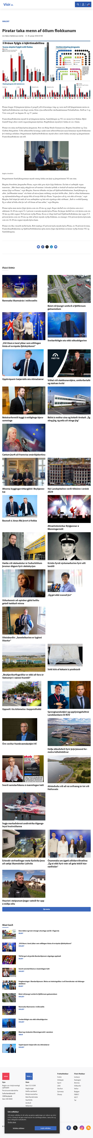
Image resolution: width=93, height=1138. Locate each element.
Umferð (28, 1103)
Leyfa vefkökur (46, 1128)
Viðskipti (60, 1080)
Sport (59, 1083)
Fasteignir (77, 1080)
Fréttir (59, 1077)
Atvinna (77, 1083)
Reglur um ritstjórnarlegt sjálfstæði (11, 1087)
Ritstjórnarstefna (31, 1094)
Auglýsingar (30, 1089)
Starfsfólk (29, 1100)
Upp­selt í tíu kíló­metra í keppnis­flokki (21, 709)
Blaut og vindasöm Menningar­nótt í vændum (36, 1032)
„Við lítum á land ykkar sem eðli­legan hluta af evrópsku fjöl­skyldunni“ (45, 944)
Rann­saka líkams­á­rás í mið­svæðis (19, 301)
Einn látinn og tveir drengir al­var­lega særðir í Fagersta (39, 931)
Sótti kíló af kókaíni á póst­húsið (64, 670)
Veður (76, 1089)
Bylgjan (76, 1092)
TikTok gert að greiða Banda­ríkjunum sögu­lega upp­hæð (40, 956)
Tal (75, 1100)
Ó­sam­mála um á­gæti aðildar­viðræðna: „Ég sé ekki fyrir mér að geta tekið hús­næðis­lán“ (68, 864)
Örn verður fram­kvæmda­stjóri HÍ (19, 744)
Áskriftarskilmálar (32, 1097)
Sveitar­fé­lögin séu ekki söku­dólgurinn (67, 341)
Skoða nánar (12, 1122)
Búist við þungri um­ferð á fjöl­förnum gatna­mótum (38, 994)
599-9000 (9, 1099)
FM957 (76, 1095)
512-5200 (32, 1086)
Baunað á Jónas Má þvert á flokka (19, 521)
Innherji (77, 1077)
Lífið (58, 1086)
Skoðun (60, 1089)
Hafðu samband (31, 1091)
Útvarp (59, 1095)
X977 (76, 1097)
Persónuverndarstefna (10, 1091)
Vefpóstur (29, 1106)
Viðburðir (77, 1086)
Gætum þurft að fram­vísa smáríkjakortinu (23, 455)
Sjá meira (46, 909)
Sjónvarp (60, 1092)
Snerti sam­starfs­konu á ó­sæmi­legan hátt (23, 785)
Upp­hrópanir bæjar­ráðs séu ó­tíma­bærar (23, 379)
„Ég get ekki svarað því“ (60, 595)
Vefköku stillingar (18, 1128)
